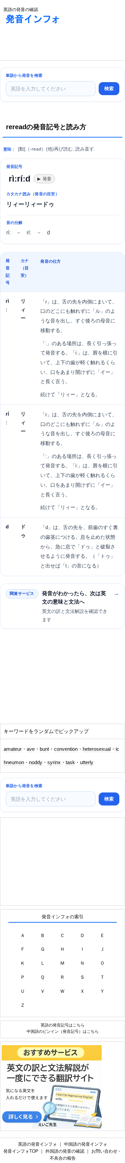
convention (66, 749)
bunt (44, 749)
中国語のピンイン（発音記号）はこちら (63, 1031)
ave (31, 749)
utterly (86, 762)
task (70, 762)
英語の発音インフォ (37, 1144)
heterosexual (97, 749)
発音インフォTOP (20, 1151)
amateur (13, 749)
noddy (35, 762)
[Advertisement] (53, 43)
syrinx (54, 762)
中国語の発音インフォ (85, 1144)
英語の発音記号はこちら (63, 1025)
